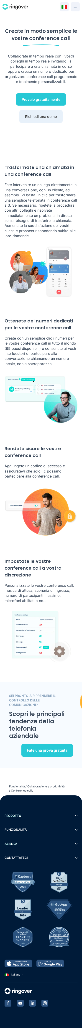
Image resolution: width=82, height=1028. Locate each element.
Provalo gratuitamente (41, 99)
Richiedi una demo (41, 116)
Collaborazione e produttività (46, 786)
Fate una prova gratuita (47, 750)
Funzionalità (17, 786)
